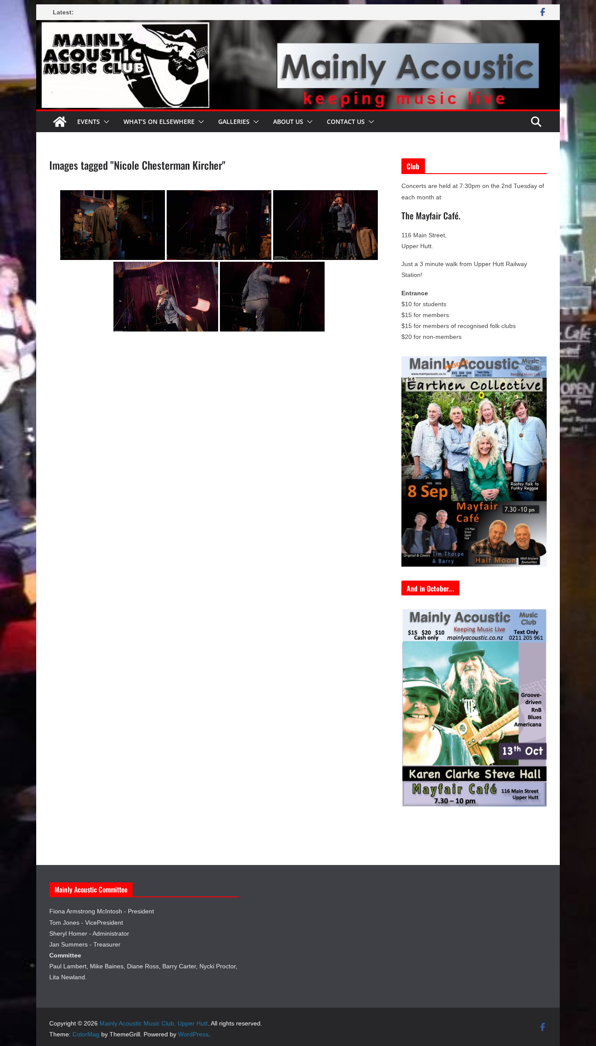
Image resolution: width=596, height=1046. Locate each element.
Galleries (234, 121)
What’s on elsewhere (159, 121)
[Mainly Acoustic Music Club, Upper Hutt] (298, 26)
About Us (288, 121)
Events (88, 121)
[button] (105, 122)
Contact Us (346, 121)
